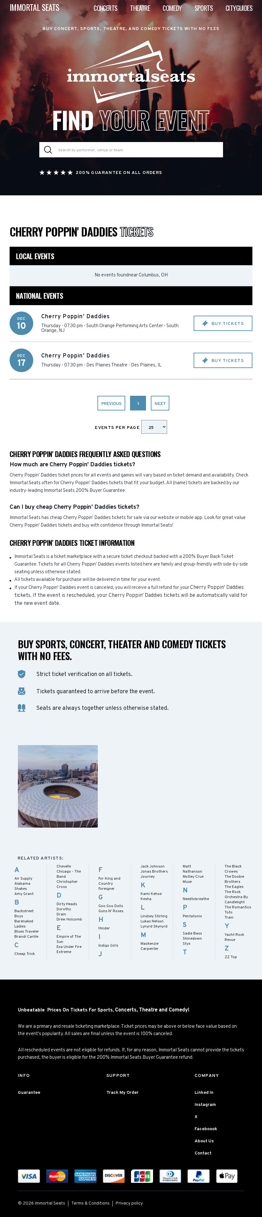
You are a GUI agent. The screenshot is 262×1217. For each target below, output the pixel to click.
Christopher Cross (67, 884)
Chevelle (64, 866)
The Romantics (238, 907)
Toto (229, 912)
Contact (203, 1153)
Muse (187, 881)
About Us (204, 1141)
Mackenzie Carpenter (149, 946)
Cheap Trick (24, 954)
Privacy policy (129, 1203)
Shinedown (192, 938)
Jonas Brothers (154, 871)
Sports (204, 8)
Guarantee (29, 1092)
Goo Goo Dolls (110, 906)
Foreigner (106, 888)
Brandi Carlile (26, 936)
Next (160, 404)
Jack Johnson (153, 866)
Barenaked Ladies (23, 924)
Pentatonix (192, 916)
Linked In (204, 1092)
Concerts (105, 8)
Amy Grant (24, 894)
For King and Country (109, 881)
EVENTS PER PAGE (118, 428)
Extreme (64, 952)
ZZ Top (231, 957)
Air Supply (23, 878)
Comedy (172, 8)
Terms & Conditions (90, 1203)
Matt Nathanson (192, 869)
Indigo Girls (108, 945)
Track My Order (122, 1092)
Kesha (146, 899)
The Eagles (234, 887)
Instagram (205, 1105)
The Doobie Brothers (234, 879)
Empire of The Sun (69, 939)
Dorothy (64, 909)
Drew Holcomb (69, 919)
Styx (186, 943)
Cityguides (239, 8)
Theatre (140, 8)
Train (229, 917)
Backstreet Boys (24, 914)
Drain (61, 914)
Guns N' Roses (110, 911)
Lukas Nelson (152, 921)
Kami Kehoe (151, 894)
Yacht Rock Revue (234, 937)
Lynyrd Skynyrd (154, 926)
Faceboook (206, 1129)
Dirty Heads (67, 904)
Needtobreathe (196, 899)
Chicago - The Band (69, 874)
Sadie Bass (192, 933)
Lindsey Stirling (154, 916)
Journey (148, 876)
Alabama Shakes (22, 886)
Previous (111, 404)
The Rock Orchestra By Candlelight (236, 897)
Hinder (104, 928)
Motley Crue (193, 876)
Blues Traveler (26, 931)
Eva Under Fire (69, 947)
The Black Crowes (233, 869)
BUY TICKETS (227, 324)
